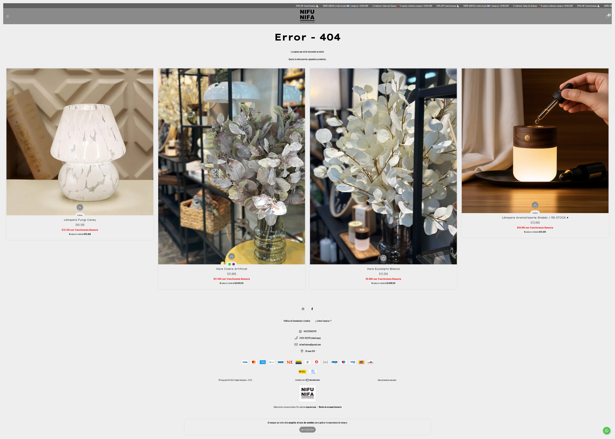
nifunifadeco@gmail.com (310, 344)
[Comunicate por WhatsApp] (606, 430)
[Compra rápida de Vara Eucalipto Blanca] (383, 258)
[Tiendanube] (307, 380)
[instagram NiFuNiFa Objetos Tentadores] (303, 309)
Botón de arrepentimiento (330, 407)
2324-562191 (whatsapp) (310, 338)
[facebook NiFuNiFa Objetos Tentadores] (312, 309)
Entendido (307, 429)
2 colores (80, 215)
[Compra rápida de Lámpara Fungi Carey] (80, 207)
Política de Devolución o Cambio (297, 320)
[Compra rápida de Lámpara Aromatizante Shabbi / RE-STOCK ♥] (535, 205)
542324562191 (310, 331)
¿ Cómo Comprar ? (323, 320)
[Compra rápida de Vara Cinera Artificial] (231, 256)
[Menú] (7, 16)
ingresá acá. (311, 407)
